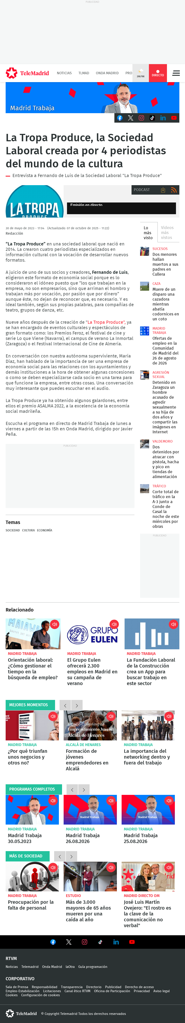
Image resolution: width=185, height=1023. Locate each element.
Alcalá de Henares (83, 745)
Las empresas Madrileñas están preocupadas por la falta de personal (32, 877)
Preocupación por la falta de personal (31, 905)
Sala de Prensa (17, 987)
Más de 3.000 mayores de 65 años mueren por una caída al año (90, 877)
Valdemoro (163, 441)
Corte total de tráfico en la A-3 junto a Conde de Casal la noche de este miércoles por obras (144, 488)
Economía (44, 530)
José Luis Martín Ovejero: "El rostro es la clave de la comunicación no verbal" (148, 877)
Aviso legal (161, 991)
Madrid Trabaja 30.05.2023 (32, 810)
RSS (174, 190)
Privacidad (142, 991)
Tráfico (159, 486)
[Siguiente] (77, 705)
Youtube (174, 118)
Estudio (73, 896)
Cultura (28, 530)
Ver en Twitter (68, 943)
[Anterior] (65, 705)
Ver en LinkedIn (116, 942)
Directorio (94, 987)
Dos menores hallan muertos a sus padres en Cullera (144, 251)
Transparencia (72, 987)
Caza (156, 284)
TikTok (152, 118)
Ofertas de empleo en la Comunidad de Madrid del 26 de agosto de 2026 (144, 330)
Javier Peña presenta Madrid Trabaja (92, 97)
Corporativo (20, 979)
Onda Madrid (107, 73)
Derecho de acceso (139, 987)
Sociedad (13, 530)
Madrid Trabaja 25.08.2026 (148, 810)
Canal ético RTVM (77, 991)
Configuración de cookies (40, 995)
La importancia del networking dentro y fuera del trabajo (148, 725)
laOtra (70, 967)
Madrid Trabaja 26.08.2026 (90, 810)
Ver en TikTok (100, 943)
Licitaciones (52, 991)
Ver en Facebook (53, 943)
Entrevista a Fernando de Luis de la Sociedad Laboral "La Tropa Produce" (35, 201)
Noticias (64, 73)
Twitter (130, 118)
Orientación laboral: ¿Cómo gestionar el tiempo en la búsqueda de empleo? (33, 633)
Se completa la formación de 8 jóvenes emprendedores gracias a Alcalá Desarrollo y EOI (90, 725)
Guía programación (92, 967)
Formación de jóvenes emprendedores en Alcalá (87, 760)
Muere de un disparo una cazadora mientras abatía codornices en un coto (144, 286)
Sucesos (160, 249)
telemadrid (21, 1013)
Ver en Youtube (131, 942)
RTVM (11, 958)
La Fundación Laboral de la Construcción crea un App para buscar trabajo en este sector (152, 633)
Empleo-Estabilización (22, 991)
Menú (176, 73)
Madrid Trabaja (22, 654)
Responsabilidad (44, 987)
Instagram (141, 118)
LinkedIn (163, 118)
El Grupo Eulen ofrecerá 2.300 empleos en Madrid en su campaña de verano (92, 633)
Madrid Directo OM (142, 896)
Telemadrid (30, 967)
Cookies (12, 995)
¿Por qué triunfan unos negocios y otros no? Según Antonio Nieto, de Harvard (32, 725)
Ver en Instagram (84, 942)
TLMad (84, 73)
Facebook (119, 118)
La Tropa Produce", (107, 322)
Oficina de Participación (112, 991)
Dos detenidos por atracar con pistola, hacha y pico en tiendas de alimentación (144, 443)
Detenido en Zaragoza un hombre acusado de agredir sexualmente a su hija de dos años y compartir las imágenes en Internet (144, 375)
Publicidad (113, 987)
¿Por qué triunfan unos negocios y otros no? (27, 757)
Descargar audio (163, 190)
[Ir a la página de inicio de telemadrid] (27, 73)
